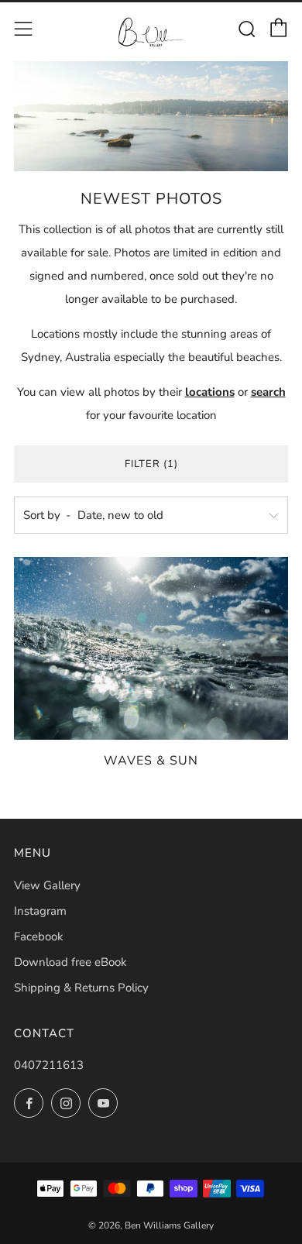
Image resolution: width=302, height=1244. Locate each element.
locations (210, 392)
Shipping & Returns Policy (81, 987)
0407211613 (49, 1065)
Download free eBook (70, 962)
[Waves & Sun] (151, 648)
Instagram (40, 911)
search (268, 392)
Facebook (38, 936)
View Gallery (47, 885)
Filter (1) (151, 464)
